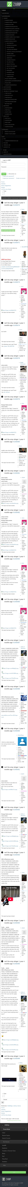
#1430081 (16, 473)
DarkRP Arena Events (11, 41)
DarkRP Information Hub (11, 140)
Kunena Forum (17, 1120)
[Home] (14, 4)
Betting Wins (8, 103)
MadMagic (10, 1105)
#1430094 (16, 923)
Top (14, 1172)
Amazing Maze (10, 72)
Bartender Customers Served (13, 80)
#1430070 (16, 205)
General (3, 183)
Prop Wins (7, 122)
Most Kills (7, 110)
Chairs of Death (11, 60)
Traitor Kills (8, 97)
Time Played (8, 93)
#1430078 (16, 358)
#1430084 (16, 559)
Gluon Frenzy (10, 47)
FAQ (5, 138)
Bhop (3, 1153)
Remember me (12, 173)
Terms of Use (7, 145)
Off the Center (11, 68)
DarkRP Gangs (9, 20)
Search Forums (6, 1138)
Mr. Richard (7, 392)
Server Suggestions (6, 185)
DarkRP (5, 18)
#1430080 (16, 442)
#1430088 (16, 689)
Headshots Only (11, 55)
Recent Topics (6, 1135)
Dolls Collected (9, 124)
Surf (3, 1156)
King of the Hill (11, 64)
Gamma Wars (10, 53)
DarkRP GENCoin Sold (11, 85)
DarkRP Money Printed (11, 22)
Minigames (9, 70)
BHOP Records (7, 89)
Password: (3, 166)
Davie (23, 209)
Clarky (20, 1062)
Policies (6, 142)
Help (3, 136)
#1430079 (16, 399)
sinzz (22, 286)
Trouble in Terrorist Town (11, 91)
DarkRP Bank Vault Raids (11, 30)
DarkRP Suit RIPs (9, 24)
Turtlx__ (24, 872)
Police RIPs (8, 82)
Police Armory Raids (10, 78)
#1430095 (16, 964)
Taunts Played (9, 126)
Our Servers (5, 13)
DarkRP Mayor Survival (11, 26)
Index (3, 1132)
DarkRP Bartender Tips (11, 32)
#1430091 (16, 769)
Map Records (8, 107)
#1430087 (16, 642)
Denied (3, 187)
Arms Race (9, 57)
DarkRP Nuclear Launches (12, 28)
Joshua (15, 1105)
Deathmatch (10, 43)
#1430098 (16, 1058)
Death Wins (8, 112)
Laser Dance (10, 76)
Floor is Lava (10, 74)
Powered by (10, 1120)
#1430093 (16, 855)
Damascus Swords (12, 45)
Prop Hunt (6, 116)
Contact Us (7, 147)
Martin (22, 693)
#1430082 (16, 512)
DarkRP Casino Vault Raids (12, 37)
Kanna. (19, 1105)
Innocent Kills (9, 95)
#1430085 (16, 601)
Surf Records (7, 87)
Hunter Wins (8, 120)
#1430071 (16, 242)
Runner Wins (8, 114)
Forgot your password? (8, 176)
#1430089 (16, 731)
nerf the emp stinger (6, 189)
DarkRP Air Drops (9, 35)
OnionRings (21, 735)
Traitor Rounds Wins (10, 101)
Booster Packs (7, 154)
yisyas (5, 346)
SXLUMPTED (11, 346)
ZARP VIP (6, 152)
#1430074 (16, 325)
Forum (4, 10)
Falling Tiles (10, 62)
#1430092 (16, 809)
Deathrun (6, 105)
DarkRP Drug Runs (10, 39)
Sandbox (4, 1161)
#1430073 (16, 282)
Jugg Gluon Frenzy (12, 49)
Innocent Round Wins (11, 99)
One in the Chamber (12, 66)
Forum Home (6, 1129)
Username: (4, 162)
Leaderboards (6, 16)
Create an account (20, 178)
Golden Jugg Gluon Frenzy (14, 51)
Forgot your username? (8, 178)
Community (5, 129)
